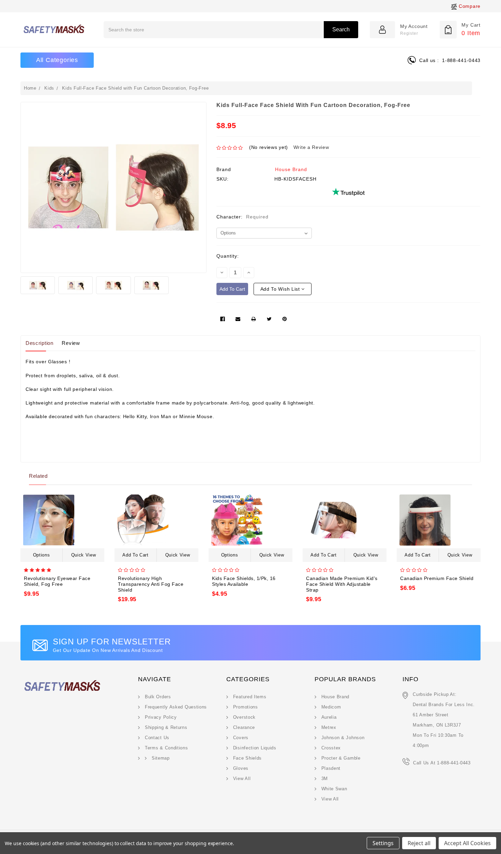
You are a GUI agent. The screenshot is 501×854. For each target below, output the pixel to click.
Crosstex (331, 747)
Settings (383, 843)
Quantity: (227, 256)
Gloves (240, 768)
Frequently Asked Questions (176, 707)
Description (40, 343)
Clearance (244, 727)
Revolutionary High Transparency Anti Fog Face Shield (150, 584)
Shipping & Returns (166, 727)
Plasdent (331, 768)
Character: (242, 216)
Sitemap (161, 758)
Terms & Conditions (166, 747)
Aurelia (329, 717)
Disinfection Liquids (254, 747)
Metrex (328, 727)
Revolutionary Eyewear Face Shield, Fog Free (57, 581)
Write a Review (311, 147)
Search (341, 29)
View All (242, 778)
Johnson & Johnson (343, 737)
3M (324, 778)
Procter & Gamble (341, 758)
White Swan (334, 788)
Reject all (419, 843)
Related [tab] (38, 476)
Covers (240, 737)
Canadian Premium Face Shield (436, 578)
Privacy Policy (161, 717)
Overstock (244, 717)
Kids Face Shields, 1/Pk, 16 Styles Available (244, 581)
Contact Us (157, 737)
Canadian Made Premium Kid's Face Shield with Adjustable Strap (342, 584)
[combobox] (231, 29)
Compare (469, 6)
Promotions (245, 707)
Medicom (331, 707)
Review (71, 343)
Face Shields (247, 758)
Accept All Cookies (467, 843)
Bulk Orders (158, 696)
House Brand (291, 169)
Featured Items (250, 696)
